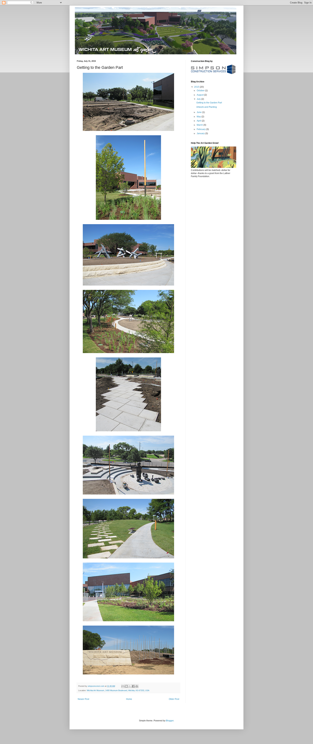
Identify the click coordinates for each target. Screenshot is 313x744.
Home (129, 699)
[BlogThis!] (126, 686)
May (199, 116)
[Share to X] (130, 686)
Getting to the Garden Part (209, 102)
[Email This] (123, 686)
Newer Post (83, 699)
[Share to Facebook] (133, 686)
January (201, 133)
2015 (197, 87)
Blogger (170, 720)
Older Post (174, 699)
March (200, 125)
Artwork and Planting (206, 107)
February (201, 129)
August (200, 95)
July (199, 99)
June (199, 112)
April (199, 121)
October (201, 90)
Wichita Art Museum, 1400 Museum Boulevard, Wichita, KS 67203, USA (118, 690)
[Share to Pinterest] (137, 686)
